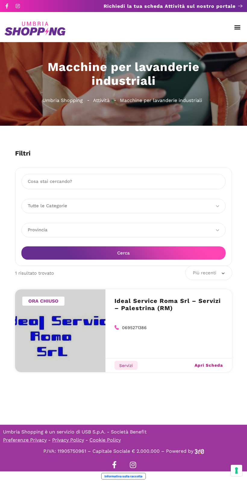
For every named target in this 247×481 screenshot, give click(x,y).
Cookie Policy (105, 440)
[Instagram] (17, 6)
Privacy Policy (68, 440)
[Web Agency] (199, 451)
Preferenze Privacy (25, 440)
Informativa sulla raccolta (123, 476)
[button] (237, 27)
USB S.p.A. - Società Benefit (114, 432)
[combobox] (208, 273)
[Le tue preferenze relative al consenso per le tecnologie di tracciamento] (236, 470)
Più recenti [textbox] (204, 273)
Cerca (123, 253)
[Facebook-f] (7, 6)
